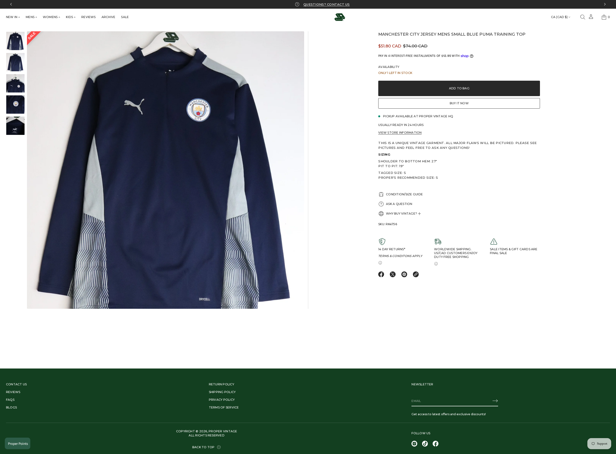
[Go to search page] (583, 17)
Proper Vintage (223, 431)
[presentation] (165, 170)
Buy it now (459, 103)
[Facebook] (435, 443)
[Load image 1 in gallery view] (15, 41)
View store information (400, 132)
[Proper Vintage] (340, 17)
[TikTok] (425, 443)
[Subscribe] (495, 401)
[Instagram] (414, 443)
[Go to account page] (591, 18)
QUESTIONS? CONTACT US (324, 4)
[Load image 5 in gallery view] (15, 126)
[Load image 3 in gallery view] (15, 83)
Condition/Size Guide (404, 194)
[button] (583, 17)
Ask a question (399, 204)
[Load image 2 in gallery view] (15, 62)
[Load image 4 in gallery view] (15, 104)
